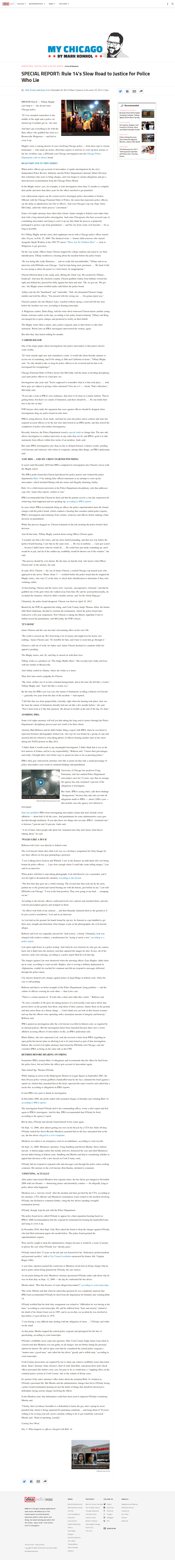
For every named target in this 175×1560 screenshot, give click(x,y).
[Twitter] (105, 1504)
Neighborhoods (36, 4)
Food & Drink (72, 1521)
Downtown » (124, 147)
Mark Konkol (30, 90)
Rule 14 (37, 478)
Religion (71, 1534)
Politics (70, 1527)
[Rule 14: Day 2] (85, 116)
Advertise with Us (128, 1507)
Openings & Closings (93, 1524)
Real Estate (72, 1531)
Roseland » (124, 134)
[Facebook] (104, 1507)
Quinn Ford (45, 90)
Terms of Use (29, 1544)
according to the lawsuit (70, 877)
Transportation (73, 1544)
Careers (124, 1517)
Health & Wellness (74, 1524)
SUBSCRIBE (111, 1528)
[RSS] (104, 1521)
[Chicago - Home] (8, 4)
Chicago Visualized (92, 1511)
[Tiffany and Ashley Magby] (90, 1452)
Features (63, 4)
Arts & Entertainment (75, 1504)
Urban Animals (73, 1547)
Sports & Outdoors (74, 1537)
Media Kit (125, 1521)
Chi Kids (70, 1511)
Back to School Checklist (94, 1504)
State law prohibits (30, 812)
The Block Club (91, 1514)
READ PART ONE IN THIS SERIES (40, 163)
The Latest (71, 1541)
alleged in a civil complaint (51, 1135)
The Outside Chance (93, 1507)
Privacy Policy (39, 1544)
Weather (71, 1551)
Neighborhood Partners (130, 1504)
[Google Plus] (104, 1514)
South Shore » (125, 122)
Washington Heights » (128, 110)
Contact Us (125, 1511)
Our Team (125, 1514)
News (51, 4)
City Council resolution (60, 1256)
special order (75, 432)
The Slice (89, 1531)
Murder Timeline (91, 1521)
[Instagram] (104, 1517)
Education (71, 1517)
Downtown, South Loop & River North (42, 66)
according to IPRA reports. (79, 501)
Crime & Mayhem (72, 66)
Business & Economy (75, 1507)
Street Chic (89, 1527)
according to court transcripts (95, 1284)
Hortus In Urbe (91, 1517)
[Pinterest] (104, 1511)
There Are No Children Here (81, 242)
